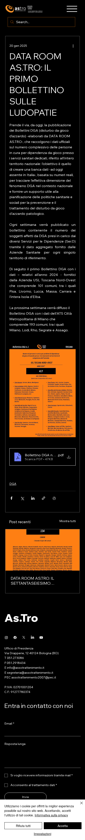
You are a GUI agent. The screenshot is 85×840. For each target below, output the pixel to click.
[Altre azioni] (73, 45)
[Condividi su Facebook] (11, 498)
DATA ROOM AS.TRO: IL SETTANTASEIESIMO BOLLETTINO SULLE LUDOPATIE (41, 581)
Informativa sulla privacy (51, 815)
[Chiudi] (79, 805)
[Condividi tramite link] (43, 498)
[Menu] (71, 8)
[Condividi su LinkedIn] (33, 498)
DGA (12, 484)
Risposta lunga (15, 744)
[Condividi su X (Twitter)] (22, 498)
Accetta (63, 826)
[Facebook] (15, 637)
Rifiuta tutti (23, 826)
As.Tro (21, 618)
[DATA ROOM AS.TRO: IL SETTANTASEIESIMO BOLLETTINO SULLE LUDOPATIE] (42, 550)
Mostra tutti (67, 521)
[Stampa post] (54, 498)
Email (9, 723)
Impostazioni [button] (42, 834)
